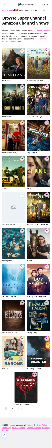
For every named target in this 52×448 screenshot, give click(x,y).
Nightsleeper (32, 152)
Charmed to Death (22, 404)
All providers (7, 10)
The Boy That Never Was (37, 296)
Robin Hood (7, 116)
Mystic (29, 260)
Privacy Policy (41, 425)
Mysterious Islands (10, 332)
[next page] (21, 408)
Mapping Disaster (34, 368)
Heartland (6, 80)
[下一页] (21, 408)
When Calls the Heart (35, 80)
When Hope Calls (9, 152)
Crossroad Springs (34, 116)
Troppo (5, 188)
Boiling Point (7, 260)
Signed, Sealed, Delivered (37, 224)
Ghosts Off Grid (8, 224)
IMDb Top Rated (18, 428)
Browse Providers (34, 428)
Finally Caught (33, 332)
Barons (5, 368)
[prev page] (4, 408)
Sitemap (30, 425)
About (45, 4)
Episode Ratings (27, 4)
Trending (6, 428)
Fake (29, 188)
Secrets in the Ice (9, 296)
